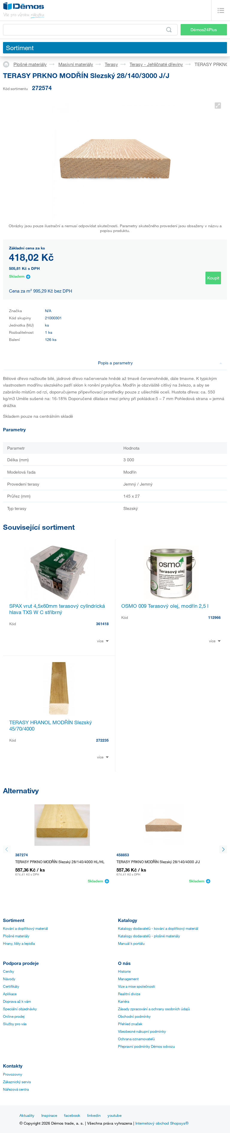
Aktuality (26, 1115)
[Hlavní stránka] (8, 64)
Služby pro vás (15, 1023)
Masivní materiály (75, 64)
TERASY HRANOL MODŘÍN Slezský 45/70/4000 (50, 725)
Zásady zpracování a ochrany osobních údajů (154, 1008)
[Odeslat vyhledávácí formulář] (169, 30)
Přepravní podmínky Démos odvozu (146, 1046)
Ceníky (8, 971)
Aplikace (9, 993)
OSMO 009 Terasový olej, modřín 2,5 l (164, 606)
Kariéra (123, 1001)
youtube (115, 1115)
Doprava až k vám (17, 1001)
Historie (124, 971)
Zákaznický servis (17, 1081)
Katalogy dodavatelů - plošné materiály (149, 935)
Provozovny (12, 1074)
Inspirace (49, 1115)
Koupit (213, 277)
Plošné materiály (30, 64)
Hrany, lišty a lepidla (19, 943)
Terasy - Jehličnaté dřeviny (156, 64)
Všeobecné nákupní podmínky (142, 1031)
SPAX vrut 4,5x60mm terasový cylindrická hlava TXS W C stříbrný (57, 609)
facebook (72, 1115)
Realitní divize (129, 993)
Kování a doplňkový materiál (25, 928)
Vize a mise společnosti (136, 986)
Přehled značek (130, 1023)
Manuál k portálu (131, 943)
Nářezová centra (16, 1089)
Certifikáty (11, 986)
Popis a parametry (115, 362)
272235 (102, 740)
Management (128, 978)
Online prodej (14, 1016)
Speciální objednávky (20, 1008)
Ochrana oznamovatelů (136, 1038)
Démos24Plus (203, 29)
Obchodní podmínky (134, 1016)
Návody (9, 978)
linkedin (94, 1115)
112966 (214, 617)
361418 (102, 623)
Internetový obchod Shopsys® (161, 1123)
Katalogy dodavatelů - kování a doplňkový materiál (158, 928)
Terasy (111, 64)
